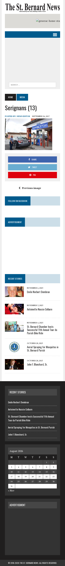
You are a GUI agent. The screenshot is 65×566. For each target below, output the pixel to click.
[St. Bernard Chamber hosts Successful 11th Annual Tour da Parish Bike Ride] (14, 329)
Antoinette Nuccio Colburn (39, 309)
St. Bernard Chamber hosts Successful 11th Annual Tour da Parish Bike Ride (42, 330)
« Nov (11, 490)
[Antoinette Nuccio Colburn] (14, 312)
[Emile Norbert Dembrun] (14, 295)
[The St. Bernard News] (32, 7)
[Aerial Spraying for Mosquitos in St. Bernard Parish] (14, 350)
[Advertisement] (32, 61)
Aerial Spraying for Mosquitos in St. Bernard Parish (42, 348)
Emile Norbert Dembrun (38, 292)
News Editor (23, 116)
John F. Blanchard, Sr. (37, 364)
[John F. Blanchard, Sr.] (14, 367)
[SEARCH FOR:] (32, 84)
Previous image (31, 188)
